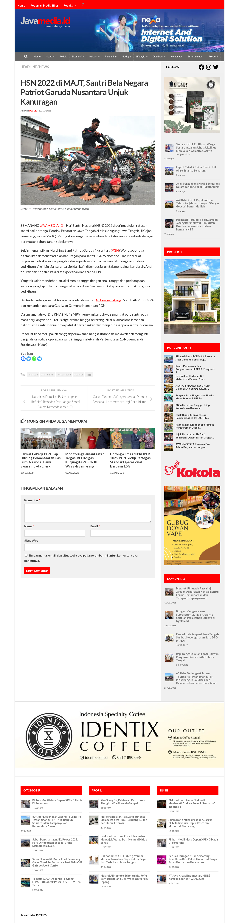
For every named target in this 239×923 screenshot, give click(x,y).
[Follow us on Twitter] (215, 67)
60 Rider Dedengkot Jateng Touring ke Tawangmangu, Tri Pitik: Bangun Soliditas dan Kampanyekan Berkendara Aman (196, 678)
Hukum (93, 56)
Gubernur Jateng (108, 300)
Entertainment (195, 56)
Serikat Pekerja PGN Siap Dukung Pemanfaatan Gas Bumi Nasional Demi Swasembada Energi (41, 460)
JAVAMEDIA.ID (51, 225)
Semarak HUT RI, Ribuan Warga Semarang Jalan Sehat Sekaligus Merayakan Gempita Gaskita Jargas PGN (196, 149)
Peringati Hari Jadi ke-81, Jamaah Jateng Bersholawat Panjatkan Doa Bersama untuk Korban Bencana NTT (197, 224)
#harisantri (47, 374)
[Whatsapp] (34, 358)
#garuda (33, 374)
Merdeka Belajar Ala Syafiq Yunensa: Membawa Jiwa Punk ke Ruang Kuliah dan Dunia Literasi (123, 820)
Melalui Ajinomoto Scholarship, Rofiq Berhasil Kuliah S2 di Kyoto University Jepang (124, 879)
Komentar (32, 500)
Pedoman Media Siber (44, 5)
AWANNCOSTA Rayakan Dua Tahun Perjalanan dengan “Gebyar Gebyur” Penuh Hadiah (197, 203)
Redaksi (68, 5)
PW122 (33, 110)
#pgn (89, 374)
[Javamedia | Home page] (45, 22)
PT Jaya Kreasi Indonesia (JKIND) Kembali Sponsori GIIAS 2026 (189, 877)
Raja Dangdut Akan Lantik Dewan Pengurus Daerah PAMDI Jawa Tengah (197, 657)
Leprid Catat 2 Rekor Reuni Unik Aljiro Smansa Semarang (196, 169)
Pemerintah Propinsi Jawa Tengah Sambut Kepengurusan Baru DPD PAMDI (197, 637)
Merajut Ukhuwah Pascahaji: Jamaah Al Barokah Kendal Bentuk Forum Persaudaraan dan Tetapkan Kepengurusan (197, 593)
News (49, 56)
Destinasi (158, 56)
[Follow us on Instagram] (208, 67)
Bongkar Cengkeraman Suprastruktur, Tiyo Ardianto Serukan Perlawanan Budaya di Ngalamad (195, 616)
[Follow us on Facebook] (201, 67)
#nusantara (64, 374)
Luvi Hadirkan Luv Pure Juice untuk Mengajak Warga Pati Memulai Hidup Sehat (123, 839)
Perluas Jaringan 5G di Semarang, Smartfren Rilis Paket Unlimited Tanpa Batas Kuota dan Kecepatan (192, 859)
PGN (115, 250)
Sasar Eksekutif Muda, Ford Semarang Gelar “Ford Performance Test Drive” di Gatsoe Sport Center (57, 862)
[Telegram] (39, 358)
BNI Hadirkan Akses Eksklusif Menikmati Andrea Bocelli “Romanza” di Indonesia (193, 803)
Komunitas (176, 56)
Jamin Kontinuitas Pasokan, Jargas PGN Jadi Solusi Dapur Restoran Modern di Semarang (190, 823)
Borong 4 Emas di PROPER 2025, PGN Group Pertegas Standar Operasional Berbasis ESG (130, 460)
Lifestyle (140, 56)
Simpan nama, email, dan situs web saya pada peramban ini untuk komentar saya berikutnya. (81, 558)
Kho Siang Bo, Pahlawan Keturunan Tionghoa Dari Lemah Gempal (122, 802)
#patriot (78, 374)
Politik (63, 56)
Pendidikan (111, 56)
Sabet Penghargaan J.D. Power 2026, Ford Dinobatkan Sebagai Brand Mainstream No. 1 (54, 843)
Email (95, 526)
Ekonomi (77, 56)
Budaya (126, 56)
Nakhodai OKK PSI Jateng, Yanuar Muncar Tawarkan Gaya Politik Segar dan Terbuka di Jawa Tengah (123, 859)
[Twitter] (28, 358)
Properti (213, 56)
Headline (29, 67)
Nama (29, 526)
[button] (83, 5)
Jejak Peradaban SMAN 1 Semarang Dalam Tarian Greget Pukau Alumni (198, 185)
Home (21, 5)
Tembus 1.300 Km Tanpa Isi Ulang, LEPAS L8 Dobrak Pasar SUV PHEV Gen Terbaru (56, 882)
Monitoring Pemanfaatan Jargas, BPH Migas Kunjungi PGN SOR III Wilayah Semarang (84, 460)
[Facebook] (23, 358)
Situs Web (31, 540)
